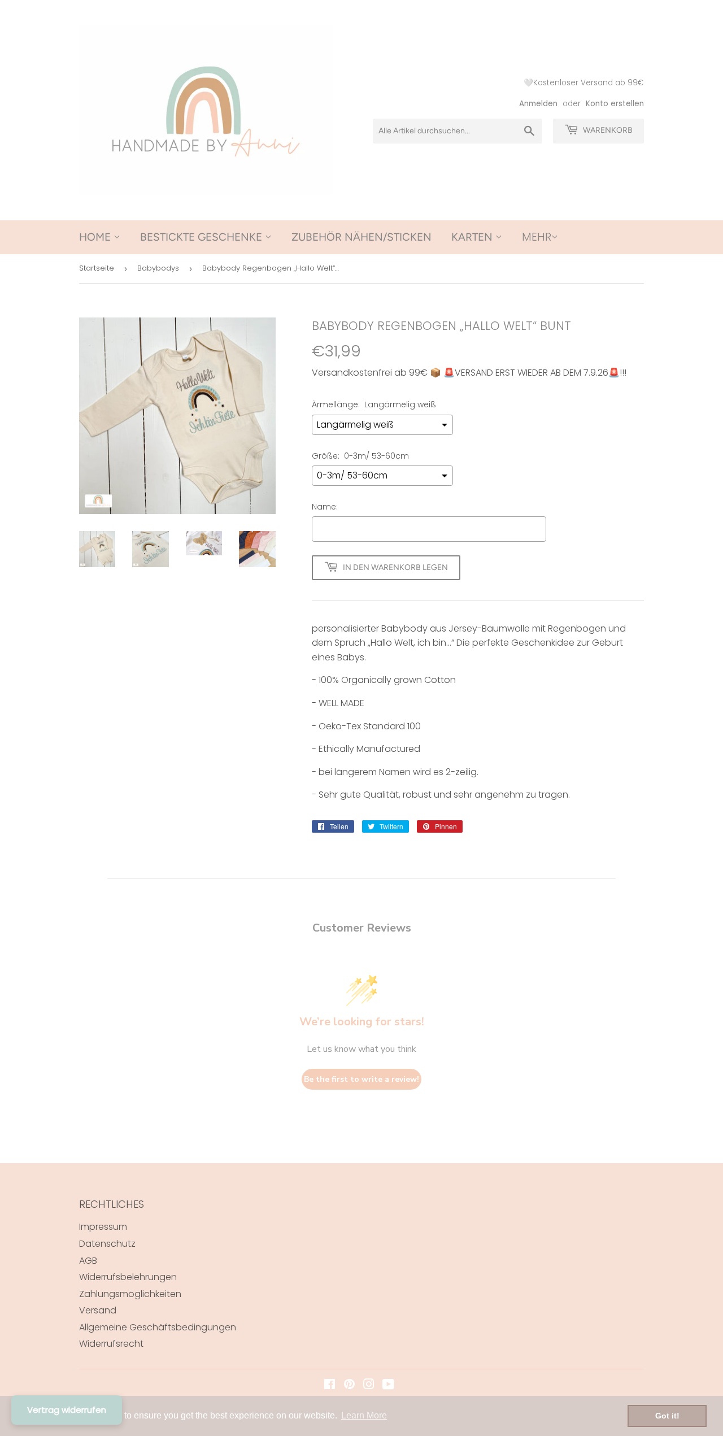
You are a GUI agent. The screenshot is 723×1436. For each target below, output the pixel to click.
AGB (88, 1260)
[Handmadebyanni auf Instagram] (368, 1385)
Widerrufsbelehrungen (128, 1276)
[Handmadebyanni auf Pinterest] (349, 1385)
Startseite (96, 268)
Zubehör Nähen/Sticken (361, 236)
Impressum (103, 1226)
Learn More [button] (364, 1415)
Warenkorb (607, 130)
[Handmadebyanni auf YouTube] (388, 1385)
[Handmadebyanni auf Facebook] (330, 1385)
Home (96, 236)
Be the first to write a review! (361, 1079)
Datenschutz (107, 1243)
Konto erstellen (615, 103)
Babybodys (158, 268)
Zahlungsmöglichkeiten (130, 1293)
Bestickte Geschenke (202, 236)
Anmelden (538, 103)
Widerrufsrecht (111, 1343)
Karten (473, 236)
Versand (97, 1310)
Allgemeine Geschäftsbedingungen (157, 1327)
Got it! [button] (667, 1415)
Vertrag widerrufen (66, 1410)
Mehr (536, 237)
